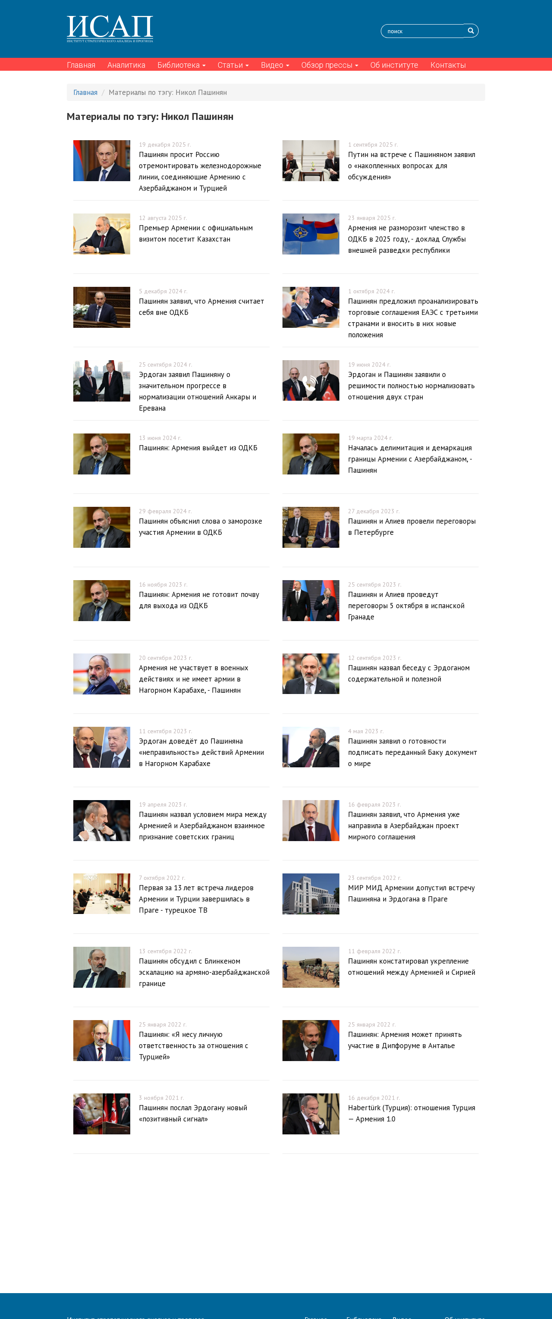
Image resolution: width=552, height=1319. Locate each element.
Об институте (394, 64)
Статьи (231, 64)
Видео (273, 64)
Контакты (448, 64)
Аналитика (126, 64)
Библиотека (179, 64)
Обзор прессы (327, 64)
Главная (81, 64)
